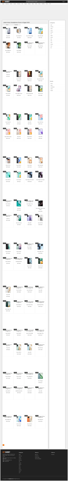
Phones (52, 83)
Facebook (52, 454)
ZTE (51, 47)
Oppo (20, 465)
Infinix (51, 40)
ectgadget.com (10, 478)
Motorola (20, 460)
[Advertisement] (34, 13)
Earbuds (52, 90)
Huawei (52, 30)
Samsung (52, 26)
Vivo (51, 33)
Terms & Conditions (38, 458)
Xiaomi (51, 28)
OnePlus (52, 44)
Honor (51, 42)
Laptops (52, 88)
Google (52, 35)
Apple (20, 454)
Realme (52, 37)
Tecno (20, 471)
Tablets (51, 85)
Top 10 (7, 24)
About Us (36, 454)
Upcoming (16, 24)
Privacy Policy (37, 457)
